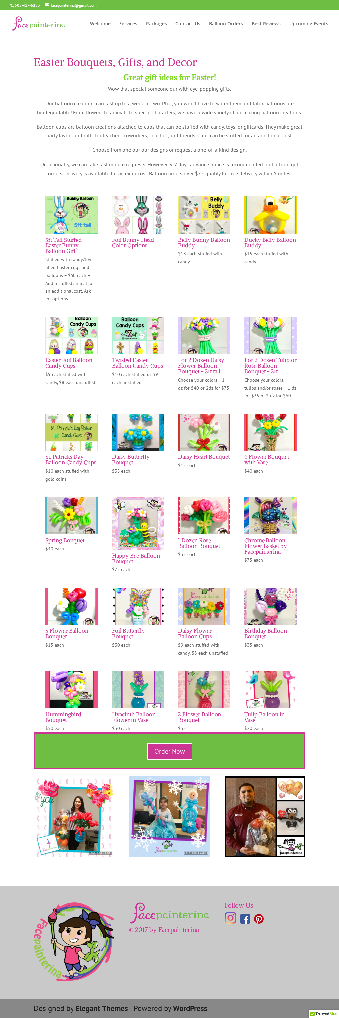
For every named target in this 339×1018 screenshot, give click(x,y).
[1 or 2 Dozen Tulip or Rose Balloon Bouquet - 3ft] (270, 354)
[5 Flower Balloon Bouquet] (71, 624)
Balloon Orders (226, 24)
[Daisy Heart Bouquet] (204, 451)
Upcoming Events (308, 24)
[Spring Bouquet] (71, 534)
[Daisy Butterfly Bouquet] (138, 451)
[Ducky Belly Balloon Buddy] (270, 234)
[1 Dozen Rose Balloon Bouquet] (204, 534)
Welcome (100, 24)
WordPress (190, 1008)
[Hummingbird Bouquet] (71, 708)
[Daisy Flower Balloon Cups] (204, 624)
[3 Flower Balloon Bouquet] (204, 708)
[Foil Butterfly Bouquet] (138, 624)
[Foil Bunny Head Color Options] (138, 234)
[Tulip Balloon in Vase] (270, 708)
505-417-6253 (27, 5)
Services (128, 24)
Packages (156, 24)
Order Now (169, 751)
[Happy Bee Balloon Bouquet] (138, 549)
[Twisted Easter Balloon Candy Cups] (138, 354)
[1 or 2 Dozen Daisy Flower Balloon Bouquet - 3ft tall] (204, 354)
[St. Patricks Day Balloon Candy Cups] (71, 451)
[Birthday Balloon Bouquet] (270, 624)
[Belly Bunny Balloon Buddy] (204, 234)
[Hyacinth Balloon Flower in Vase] (138, 708)
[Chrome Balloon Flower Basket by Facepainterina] (270, 534)
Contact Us (187, 24)
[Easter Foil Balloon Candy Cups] (71, 354)
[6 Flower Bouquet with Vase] (270, 451)
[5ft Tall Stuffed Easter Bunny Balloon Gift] (71, 234)
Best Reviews (266, 24)
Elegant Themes (101, 1008)
